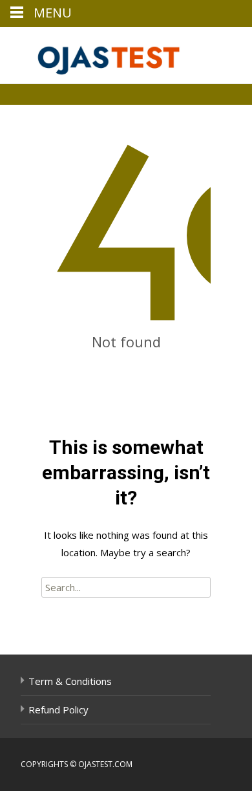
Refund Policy (58, 709)
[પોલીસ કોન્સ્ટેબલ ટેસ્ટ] (101, 53)
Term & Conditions (70, 681)
